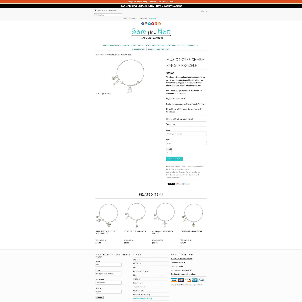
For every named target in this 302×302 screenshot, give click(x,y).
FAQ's (135, 267)
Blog (134, 275)
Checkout (144, 18)
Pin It (178, 184)
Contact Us (137, 263)
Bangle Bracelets (112, 45)
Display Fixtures (138, 290)
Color (168, 130)
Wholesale (195, 175)
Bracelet (182, 172)
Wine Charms (158, 45)
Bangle (175, 172)
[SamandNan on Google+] (156, 24)
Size (168, 139)
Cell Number (100, 279)
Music (188, 172)
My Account (133, 18)
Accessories (138, 49)
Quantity (169, 149)
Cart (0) (204, 11)
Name (98, 261)
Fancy (185, 184)
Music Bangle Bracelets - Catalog (177, 169)
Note (174, 175)
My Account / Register (141, 271)
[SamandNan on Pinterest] (153, 24)
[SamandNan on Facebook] (143, 24)
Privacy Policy (138, 283)
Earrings (138, 45)
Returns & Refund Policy (141, 294)
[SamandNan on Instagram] (146, 24)
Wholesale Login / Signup (142, 298)
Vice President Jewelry (158, 49)
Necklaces (192, 45)
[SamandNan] (151, 34)
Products (104, 54)
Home (125, 18)
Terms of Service (139, 287)
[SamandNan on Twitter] (149, 24)
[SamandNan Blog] (159, 24)
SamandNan (176, 177)
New (147, 45)
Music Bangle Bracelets (195, 166)
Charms (126, 45)
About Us (136, 259)
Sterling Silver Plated (184, 175)
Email (98, 270)
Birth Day (99, 288)
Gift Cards (136, 279)
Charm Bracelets (175, 45)
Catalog (152, 18)
